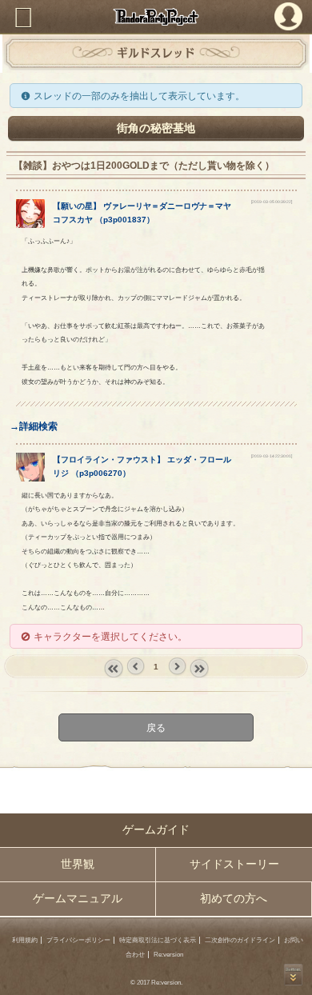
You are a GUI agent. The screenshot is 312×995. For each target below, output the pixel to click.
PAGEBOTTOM (293, 974)
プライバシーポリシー (78, 940)
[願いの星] (31, 224)
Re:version (168, 954)
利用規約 (25, 940)
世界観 (77, 864)
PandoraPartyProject (156, 16)
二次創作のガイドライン (240, 940)
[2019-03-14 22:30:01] (271, 456)
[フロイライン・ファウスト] (31, 478)
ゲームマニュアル (77, 899)
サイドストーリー (234, 864)
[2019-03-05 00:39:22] (271, 201)
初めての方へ (233, 899)
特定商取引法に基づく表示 (157, 940)
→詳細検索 (34, 426)
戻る (156, 727)
